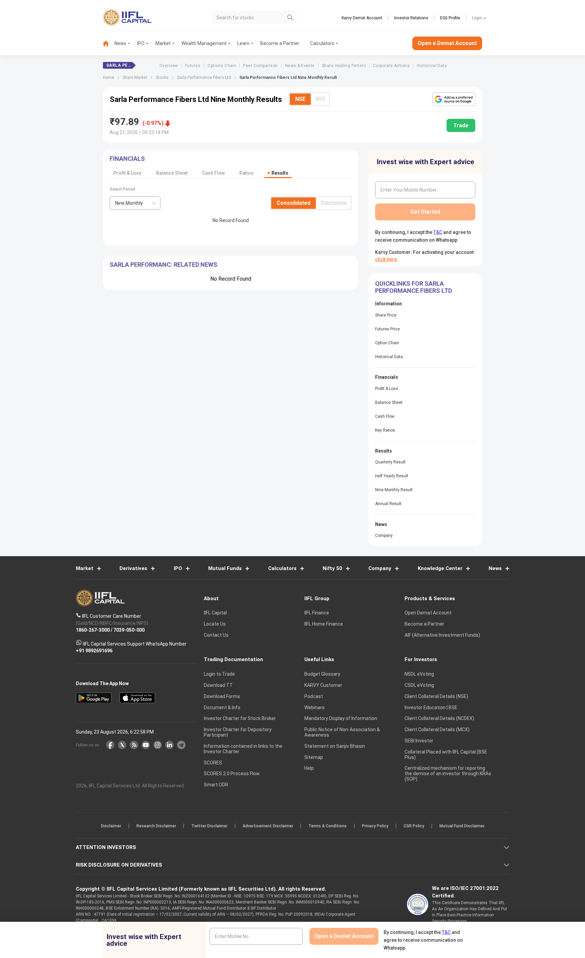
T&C (256, 523)
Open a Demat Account (244, 502)
